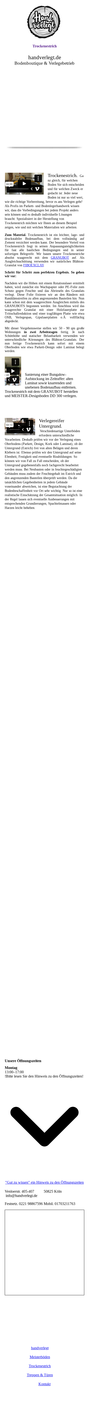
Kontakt (44, 1384)
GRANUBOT (60, 257)
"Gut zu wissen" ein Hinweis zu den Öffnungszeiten (44, 1182)
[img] (45, 22)
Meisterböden (40, 1357)
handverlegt (40, 1348)
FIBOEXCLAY (33, 265)
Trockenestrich (45, 46)
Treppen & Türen (40, 1375)
